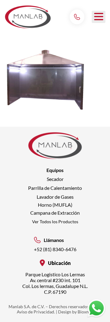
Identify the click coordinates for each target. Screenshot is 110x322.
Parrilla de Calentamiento (55, 188)
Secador (55, 179)
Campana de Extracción (55, 213)
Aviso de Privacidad (35, 311)
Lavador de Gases (55, 197)
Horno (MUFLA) (55, 205)
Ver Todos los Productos (55, 221)
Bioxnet (85, 311)
